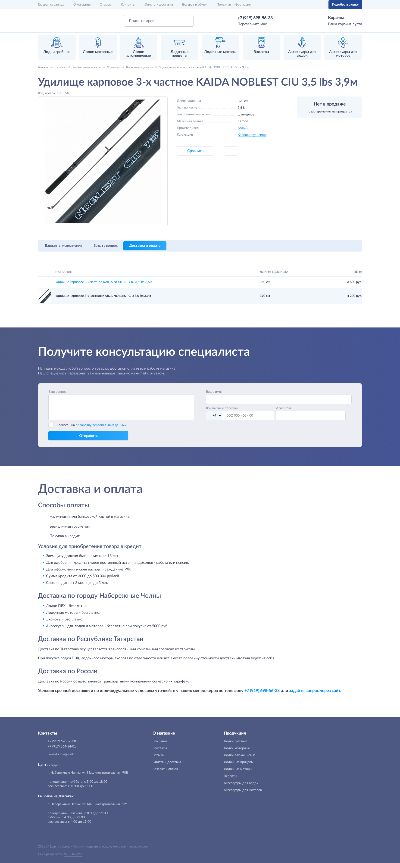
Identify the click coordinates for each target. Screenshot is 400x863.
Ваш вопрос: (57, 391)
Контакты (128, 4)
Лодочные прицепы (238, 762)
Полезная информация (234, 4)
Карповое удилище (252, 135)
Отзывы (106, 4)
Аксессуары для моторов (243, 790)
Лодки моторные (237, 748)
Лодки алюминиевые (240, 755)
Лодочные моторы (238, 769)
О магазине (82, 4)
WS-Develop (73, 854)
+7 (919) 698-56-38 (255, 18)
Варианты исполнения (63, 245)
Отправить (88, 436)
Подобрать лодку (345, 4)
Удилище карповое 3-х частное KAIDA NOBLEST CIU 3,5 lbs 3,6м (103, 282)
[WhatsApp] (279, 18)
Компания (160, 741)
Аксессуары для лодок (241, 783)
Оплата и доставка (158, 4)
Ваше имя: (214, 391)
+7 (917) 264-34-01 (62, 746)
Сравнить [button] (195, 151)
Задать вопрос (106, 245)
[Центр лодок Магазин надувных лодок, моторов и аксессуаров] (50, 21)
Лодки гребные (235, 741)
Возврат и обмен (194, 4)
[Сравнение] (310, 5)
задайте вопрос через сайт (314, 691)
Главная (51, 4)
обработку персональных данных (101, 425)
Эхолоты (230, 776)
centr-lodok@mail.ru (62, 754)
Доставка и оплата (145, 245)
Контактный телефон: (222, 408)
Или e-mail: (284, 408)
